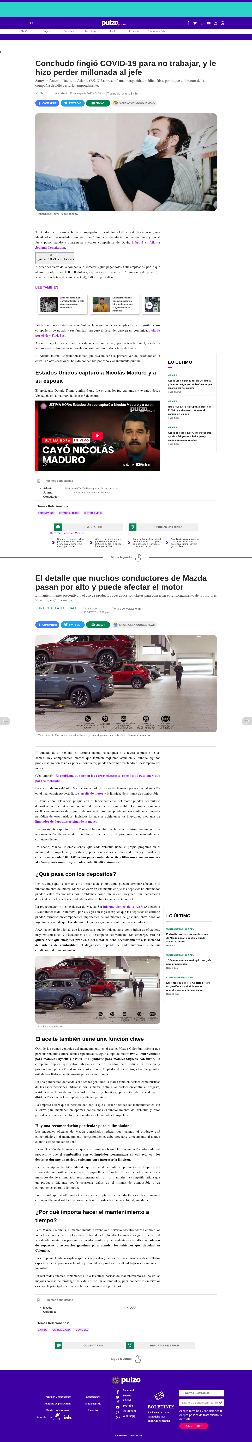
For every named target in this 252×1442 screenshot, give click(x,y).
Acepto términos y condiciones (199, 1411)
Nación (24, 31)
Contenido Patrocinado (56, 608)
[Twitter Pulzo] (195, 24)
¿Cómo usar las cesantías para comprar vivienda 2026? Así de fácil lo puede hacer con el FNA (108, 542)
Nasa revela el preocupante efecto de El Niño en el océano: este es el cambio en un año (190, 410)
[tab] (88, 527)
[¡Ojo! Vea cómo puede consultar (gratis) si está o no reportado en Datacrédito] (49, 304)
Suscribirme (194, 1425)
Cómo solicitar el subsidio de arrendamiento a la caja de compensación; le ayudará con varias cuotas (147, 542)
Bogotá (47, 31)
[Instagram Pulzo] (216, 24)
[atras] (149, 305)
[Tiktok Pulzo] (202, 25)
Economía (134, 31)
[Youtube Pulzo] (209, 24)
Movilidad (82, 1330)
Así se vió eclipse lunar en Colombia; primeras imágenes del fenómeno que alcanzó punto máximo (190, 384)
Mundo (112, 31)
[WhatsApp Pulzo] (222, 24)
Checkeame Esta (156, 31)
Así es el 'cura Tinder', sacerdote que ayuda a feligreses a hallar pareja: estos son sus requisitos (189, 436)
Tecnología (91, 31)
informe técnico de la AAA (123, 906)
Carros (42, 1330)
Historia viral (93, 513)
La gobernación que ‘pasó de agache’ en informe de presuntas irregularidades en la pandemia (122, 304)
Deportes (69, 31)
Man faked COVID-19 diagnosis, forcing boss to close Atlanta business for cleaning (91, 490)
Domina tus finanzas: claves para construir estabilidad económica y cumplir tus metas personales (71, 542)
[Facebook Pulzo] (188, 24)
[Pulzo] (113, 23)
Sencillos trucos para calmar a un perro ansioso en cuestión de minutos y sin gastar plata (185, 542)
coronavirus (46, 513)
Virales (42, 93)
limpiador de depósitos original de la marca (66, 821)
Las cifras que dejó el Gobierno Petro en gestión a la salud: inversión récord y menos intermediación (188, 986)
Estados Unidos (69, 513)
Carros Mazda (61, 1330)
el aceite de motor (90, 793)
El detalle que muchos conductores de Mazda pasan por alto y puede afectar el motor (187, 938)
